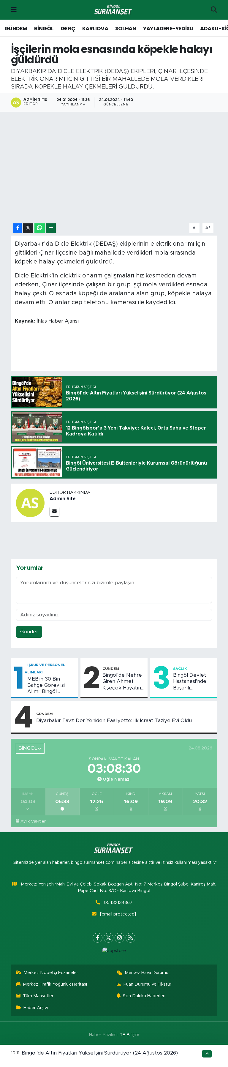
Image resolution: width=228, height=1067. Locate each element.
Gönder (29, 631)
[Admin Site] (30, 502)
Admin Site (63, 498)
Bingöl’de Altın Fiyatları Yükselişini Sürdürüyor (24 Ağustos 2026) (100, 1052)
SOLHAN (125, 28)
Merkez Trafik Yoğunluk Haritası (55, 984)
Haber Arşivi (35, 1008)
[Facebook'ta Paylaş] (17, 228)
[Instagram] (119, 938)
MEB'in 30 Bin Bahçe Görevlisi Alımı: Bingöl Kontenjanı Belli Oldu (46, 685)
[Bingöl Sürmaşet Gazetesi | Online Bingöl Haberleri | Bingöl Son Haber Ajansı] (114, 10)
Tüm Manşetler (38, 996)
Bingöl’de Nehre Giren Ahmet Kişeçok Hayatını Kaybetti (122, 682)
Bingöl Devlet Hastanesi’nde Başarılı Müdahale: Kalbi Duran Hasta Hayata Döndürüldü (191, 682)
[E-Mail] (54, 512)
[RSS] (130, 938)
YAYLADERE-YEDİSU (168, 28)
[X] (108, 938)
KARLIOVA (95, 28)
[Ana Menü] (14, 9)
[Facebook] (97, 938)
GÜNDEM (15, 28)
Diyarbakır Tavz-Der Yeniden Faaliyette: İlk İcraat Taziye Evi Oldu (114, 720)
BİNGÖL (43, 28)
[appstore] (114, 951)
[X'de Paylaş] (28, 228)
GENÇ (68, 28)
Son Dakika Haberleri (144, 996)
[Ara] (214, 10)
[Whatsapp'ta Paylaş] (39, 228)
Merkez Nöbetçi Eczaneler (50, 972)
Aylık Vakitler (33, 821)
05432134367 (118, 902)
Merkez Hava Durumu (146, 972)
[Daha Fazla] (51, 228)
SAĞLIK (180, 668)
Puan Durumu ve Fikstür (147, 984)
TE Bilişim (129, 1035)
